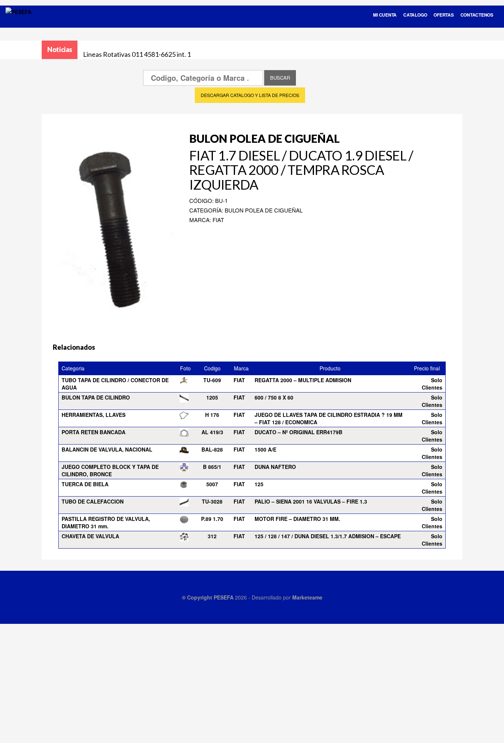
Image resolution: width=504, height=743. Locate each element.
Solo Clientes (432, 383)
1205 (212, 397)
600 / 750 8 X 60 (274, 397)
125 (259, 484)
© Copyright (198, 597)
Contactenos (476, 14)
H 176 (212, 414)
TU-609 (212, 380)
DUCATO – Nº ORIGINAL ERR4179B (298, 432)
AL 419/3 (212, 432)
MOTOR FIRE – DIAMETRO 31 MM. (297, 518)
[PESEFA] (18, 21)
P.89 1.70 (212, 518)
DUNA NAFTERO (275, 466)
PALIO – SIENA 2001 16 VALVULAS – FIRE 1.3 (311, 501)
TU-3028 (212, 501)
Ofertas (443, 14)
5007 (212, 484)
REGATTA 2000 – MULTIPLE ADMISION (303, 380)
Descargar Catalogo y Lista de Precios (250, 95)
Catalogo (415, 14)
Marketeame (307, 597)
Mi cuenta (385, 14)
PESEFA (224, 597)
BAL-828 (212, 449)
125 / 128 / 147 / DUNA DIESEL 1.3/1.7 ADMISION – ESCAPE (328, 536)
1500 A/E (265, 449)
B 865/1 (212, 466)
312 (212, 536)
